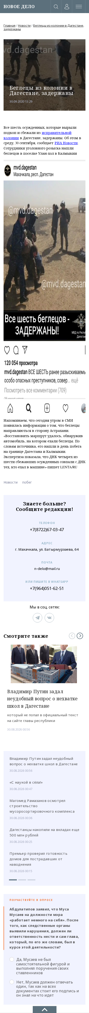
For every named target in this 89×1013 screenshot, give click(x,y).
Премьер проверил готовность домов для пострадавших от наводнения (38, 859)
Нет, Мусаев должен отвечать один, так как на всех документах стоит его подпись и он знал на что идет (47, 989)
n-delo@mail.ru (47, 569)
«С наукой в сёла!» (26, 782)
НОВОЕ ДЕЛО (19, 6)
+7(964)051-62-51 (47, 588)
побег (27, 482)
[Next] (80, 636)
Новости (24, 25)
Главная (9, 25)
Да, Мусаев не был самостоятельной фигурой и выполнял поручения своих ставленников (43, 966)
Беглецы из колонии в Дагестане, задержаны (44, 27)
